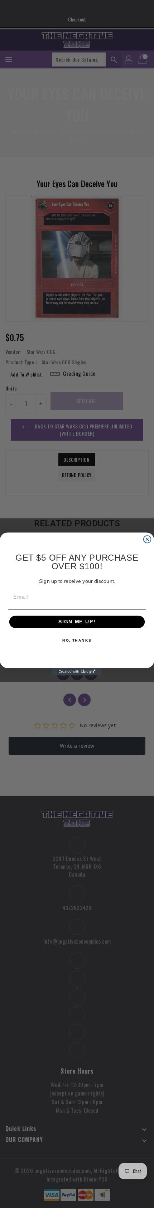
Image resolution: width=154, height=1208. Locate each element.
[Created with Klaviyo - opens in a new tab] (77, 672)
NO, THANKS (77, 640)
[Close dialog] (147, 539)
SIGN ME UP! (77, 622)
